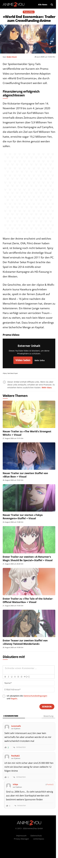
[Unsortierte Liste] (21, 676)
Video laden (23, 360)
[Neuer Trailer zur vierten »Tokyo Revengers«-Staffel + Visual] (29, 498)
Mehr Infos (40, 360)
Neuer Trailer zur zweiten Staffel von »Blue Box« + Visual (25, 475)
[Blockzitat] (24, 676)
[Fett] (5, 676)
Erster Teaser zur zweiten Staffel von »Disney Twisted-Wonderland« (25, 642)
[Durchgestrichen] (14, 676)
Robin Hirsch (12, 57)
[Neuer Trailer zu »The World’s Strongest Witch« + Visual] (29, 414)
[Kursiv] (8, 676)
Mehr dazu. (47, 387)
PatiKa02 (50, 784)
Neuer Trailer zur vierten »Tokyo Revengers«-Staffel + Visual (23, 516)
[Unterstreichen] (11, 676)
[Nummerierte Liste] (18, 676)
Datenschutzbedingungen (35, 695)
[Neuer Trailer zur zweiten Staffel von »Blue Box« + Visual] (29, 456)
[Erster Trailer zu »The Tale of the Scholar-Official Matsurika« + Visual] (29, 581)
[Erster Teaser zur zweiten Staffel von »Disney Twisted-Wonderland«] (29, 623)
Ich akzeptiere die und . (27, 697)
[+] (27, 676)
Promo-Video (29, 12)
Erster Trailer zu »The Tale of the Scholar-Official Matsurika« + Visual (28, 600)
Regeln (14, 698)
